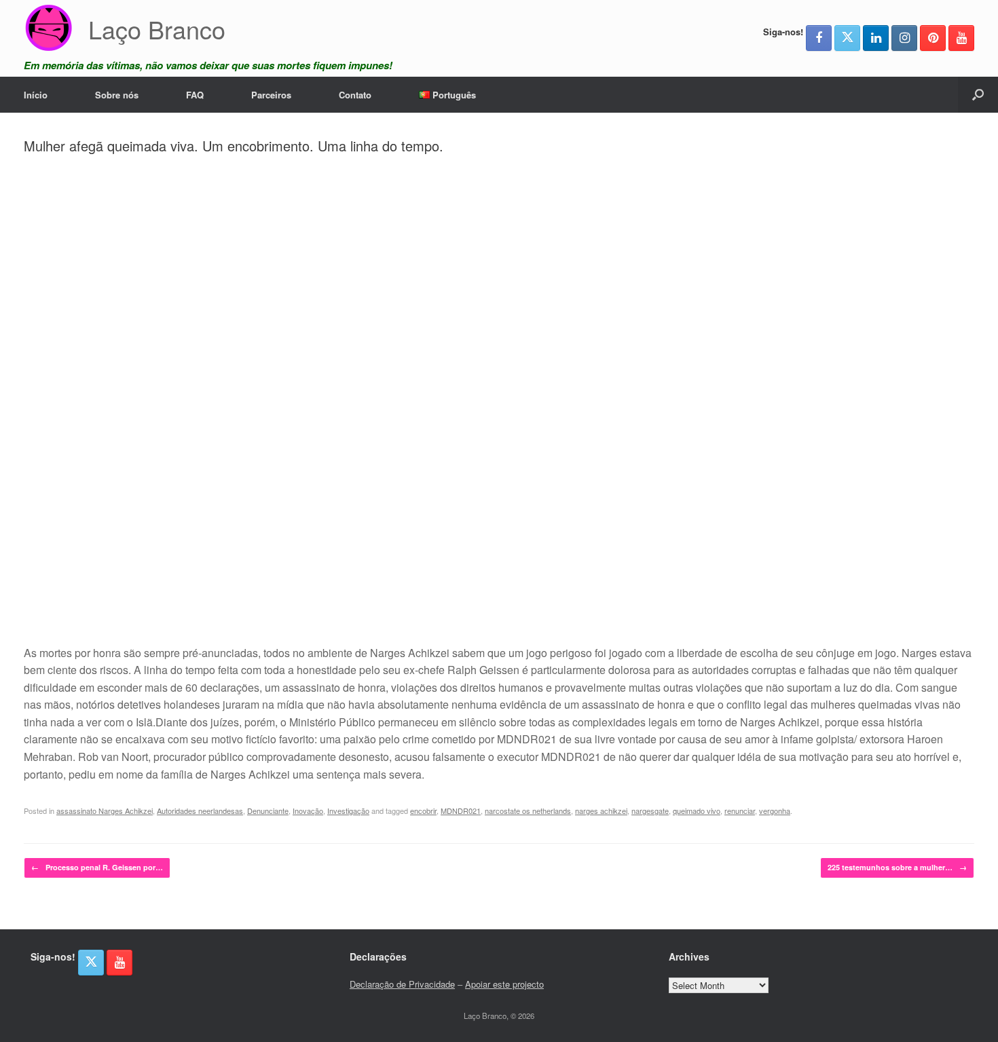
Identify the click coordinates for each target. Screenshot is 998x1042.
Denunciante (268, 810)
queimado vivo (696, 810)
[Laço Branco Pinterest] (933, 38)
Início (36, 94)
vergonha (774, 810)
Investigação (348, 810)
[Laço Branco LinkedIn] (876, 38)
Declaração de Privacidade (402, 984)
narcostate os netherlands (528, 810)
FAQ (195, 94)
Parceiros (271, 94)
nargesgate (650, 810)
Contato (355, 94)
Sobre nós (116, 94)
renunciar (739, 810)
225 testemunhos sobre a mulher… (897, 867)
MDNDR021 (461, 810)
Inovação (308, 810)
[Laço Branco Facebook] (819, 38)
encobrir (423, 810)
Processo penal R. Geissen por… (97, 867)
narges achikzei (601, 810)
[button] (978, 95)
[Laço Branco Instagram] (904, 38)
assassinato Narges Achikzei (104, 810)
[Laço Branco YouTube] (961, 38)
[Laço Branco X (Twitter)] (847, 38)
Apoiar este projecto (504, 984)
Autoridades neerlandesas (200, 810)
